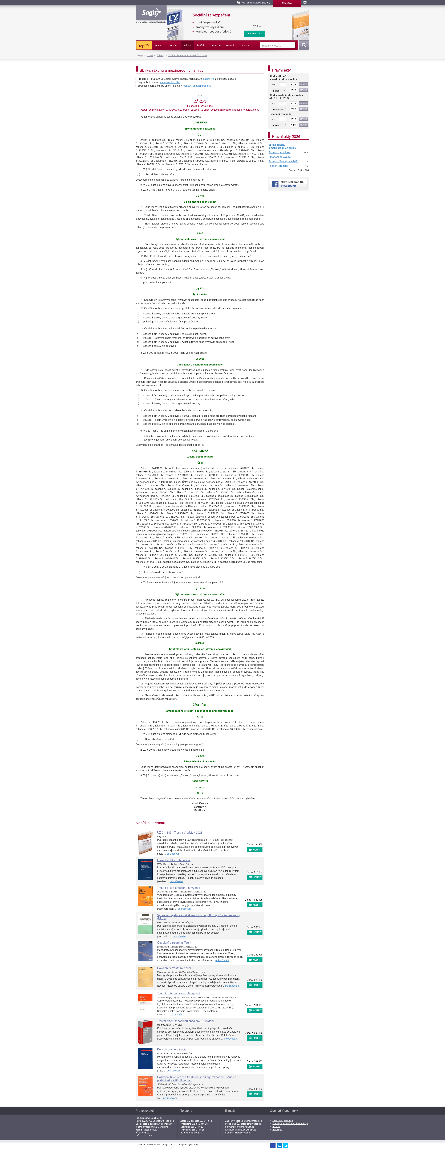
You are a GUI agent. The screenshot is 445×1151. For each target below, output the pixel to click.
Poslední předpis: (278, 165)
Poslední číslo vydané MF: (283, 161)
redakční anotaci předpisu (197, 85)
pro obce (216, 45)
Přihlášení (286, 3)
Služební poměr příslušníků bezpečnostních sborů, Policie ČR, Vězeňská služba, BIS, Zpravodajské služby (232, 12)
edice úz (160, 45)
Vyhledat (303, 45)
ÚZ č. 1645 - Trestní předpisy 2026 (179, 832)
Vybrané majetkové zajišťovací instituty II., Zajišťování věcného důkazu (198, 916)
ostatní (230, 45)
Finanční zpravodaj (280, 157)
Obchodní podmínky (283, 1120)
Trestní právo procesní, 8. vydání (178, 887)
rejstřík (144, 45)
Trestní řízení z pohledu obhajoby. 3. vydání (185, 1021)
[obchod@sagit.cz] (305, 2)
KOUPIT (257, 849)
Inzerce (276, 1126)
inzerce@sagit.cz (243, 1132)
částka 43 (208, 78)
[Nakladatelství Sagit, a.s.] (151, 20)
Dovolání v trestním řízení (174, 968)
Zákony (160, 55)
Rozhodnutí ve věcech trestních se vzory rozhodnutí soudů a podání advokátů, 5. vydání (196, 1078)
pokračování (173, 853)
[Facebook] (273, 1145)
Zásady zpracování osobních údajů (290, 1123)
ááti (201, 45)
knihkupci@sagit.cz (246, 1129)
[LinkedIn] (279, 1145)
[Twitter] (285, 1145)
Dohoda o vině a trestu (172, 1049)
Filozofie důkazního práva (174, 860)
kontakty (244, 45)
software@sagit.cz (244, 1126)
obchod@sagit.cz (253, 1120)
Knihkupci (277, 1129)
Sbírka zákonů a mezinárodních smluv (187, 55)
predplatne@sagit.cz (251, 1123)
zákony (188, 45)
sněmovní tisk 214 (170, 82)
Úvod (150, 55)
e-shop (174, 45)
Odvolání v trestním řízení (174, 942)
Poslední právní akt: (279, 152)
